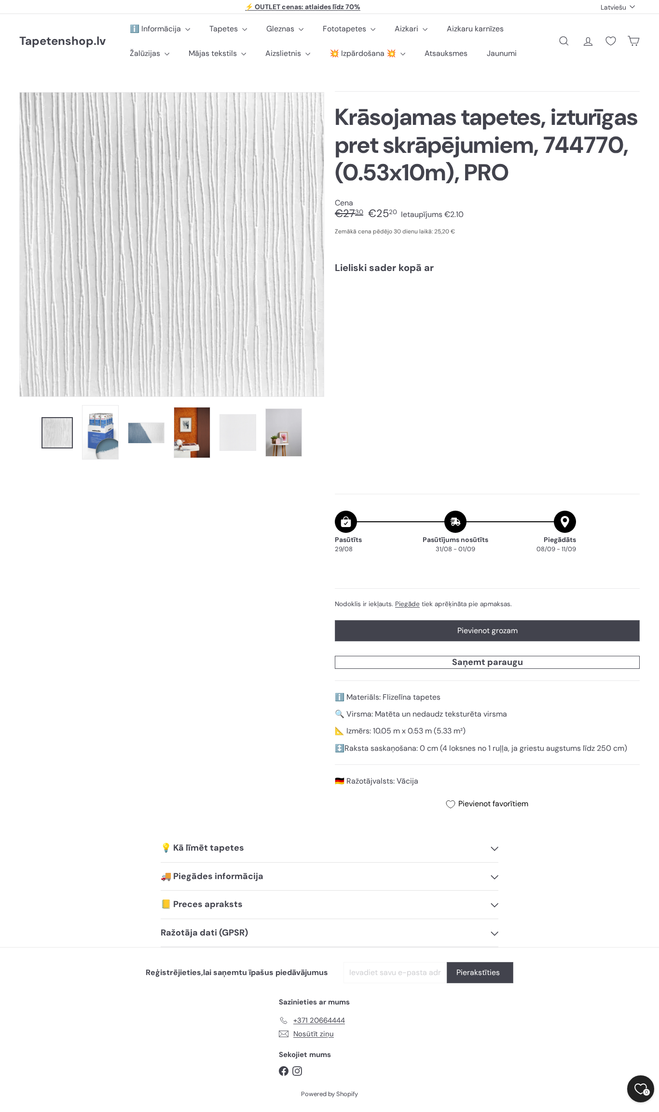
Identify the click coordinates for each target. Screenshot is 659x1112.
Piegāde (407, 604)
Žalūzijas (146, 53)
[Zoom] (172, 244)
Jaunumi (502, 53)
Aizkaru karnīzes (475, 29)
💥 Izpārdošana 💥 (364, 53)
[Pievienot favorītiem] (627, 301)
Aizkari (407, 29)
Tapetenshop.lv (62, 41)
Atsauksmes (446, 53)
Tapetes (224, 29)
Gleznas (281, 29)
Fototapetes (345, 29)
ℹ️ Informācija (156, 29)
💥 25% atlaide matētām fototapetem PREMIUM (303, 7)
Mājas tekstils (214, 53)
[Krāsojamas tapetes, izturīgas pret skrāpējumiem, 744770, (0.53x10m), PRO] (487, 315)
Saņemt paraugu (487, 662)
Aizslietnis (284, 53)
